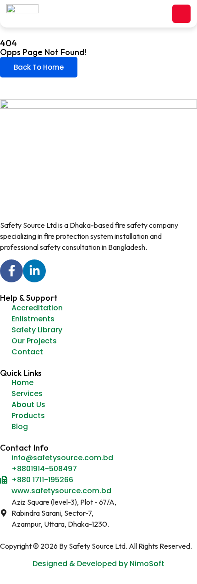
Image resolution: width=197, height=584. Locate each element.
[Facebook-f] (11, 270)
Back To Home (39, 67)
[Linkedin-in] (34, 270)
